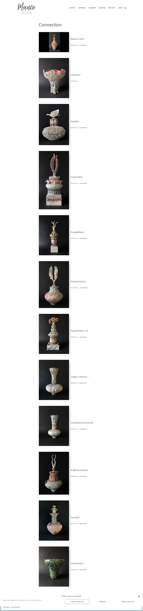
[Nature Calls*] (54, 42)
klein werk (111, 8)
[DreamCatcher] (54, 284)
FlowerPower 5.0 (79, 331)
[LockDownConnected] (54, 426)
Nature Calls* (78, 39)
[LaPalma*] (54, 78)
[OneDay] (54, 124)
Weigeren (102, 602)
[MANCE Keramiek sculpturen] (26, 8)
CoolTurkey (77, 177)
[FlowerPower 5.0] (54, 334)
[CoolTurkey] (54, 180)
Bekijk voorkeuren (128, 602)
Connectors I (77, 563)
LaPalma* (76, 75)
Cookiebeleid (6, 607)
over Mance (82, 8)
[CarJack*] (54, 520)
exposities (102, 8)
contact (120, 8)
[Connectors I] (54, 567)
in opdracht (92, 8)
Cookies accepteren (77, 602)
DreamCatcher (78, 282)
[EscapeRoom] (54, 235)
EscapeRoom (77, 232)
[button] (139, 596)
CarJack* (75, 517)
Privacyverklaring (15, 607)
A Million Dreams (79, 470)
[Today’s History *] (54, 380)
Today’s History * (80, 377)
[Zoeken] (125, 8)
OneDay (75, 121)
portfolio (72, 8)
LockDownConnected (82, 423)
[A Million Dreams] (54, 473)
